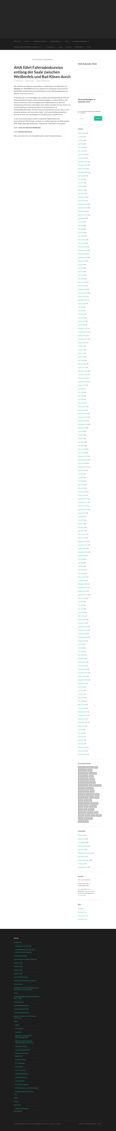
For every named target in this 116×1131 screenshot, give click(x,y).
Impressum (78, 47)
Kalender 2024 (18, 966)
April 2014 (81, 655)
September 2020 (83, 381)
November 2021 (82, 332)
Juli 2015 (80, 601)
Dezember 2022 (82, 289)
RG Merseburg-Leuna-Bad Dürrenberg (26, 1088)
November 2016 (82, 545)
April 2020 (81, 399)
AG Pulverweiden (20, 1070)
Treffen (81, 818)
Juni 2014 (81, 648)
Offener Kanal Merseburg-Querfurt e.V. (27, 47)
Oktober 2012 (82, 719)
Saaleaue (81, 815)
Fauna (92, 791)
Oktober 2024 (82, 211)
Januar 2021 (81, 367)
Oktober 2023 (82, 254)
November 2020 (82, 374)
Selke (92, 815)
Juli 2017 (80, 516)
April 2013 (81, 697)
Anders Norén (91, 1123)
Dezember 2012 (82, 712)
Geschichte (18, 1032)
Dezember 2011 (82, 754)
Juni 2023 (81, 268)
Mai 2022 (80, 314)
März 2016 (81, 573)
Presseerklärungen (83, 860)
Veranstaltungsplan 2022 (22, 1050)
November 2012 (82, 715)
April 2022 (81, 318)
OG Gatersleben (20, 1081)
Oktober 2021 (82, 335)
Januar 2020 (81, 410)
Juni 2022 (81, 310)
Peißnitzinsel (82, 812)
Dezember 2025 (82, 161)
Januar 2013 (81, 708)
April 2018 (81, 484)
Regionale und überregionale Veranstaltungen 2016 (23, 1036)
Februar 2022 (82, 321)
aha (96, 767)
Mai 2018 (80, 481)
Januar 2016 (81, 580)
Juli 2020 (80, 389)
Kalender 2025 (18, 970)
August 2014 (81, 641)
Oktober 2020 (82, 378)
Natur (80, 809)
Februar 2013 (82, 704)
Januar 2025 (81, 200)
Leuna (86, 806)
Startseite (17, 41)
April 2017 (81, 527)
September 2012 (83, 722)
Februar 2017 (82, 534)
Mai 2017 (80, 523)
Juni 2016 (81, 563)
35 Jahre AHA (50, 47)
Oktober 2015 (82, 591)
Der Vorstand (19, 1028)
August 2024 (81, 218)
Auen (90, 770)
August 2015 (81, 598)
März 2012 (81, 743)
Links (61, 47)
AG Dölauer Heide (20, 1059)
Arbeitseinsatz (82, 770)
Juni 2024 (81, 225)
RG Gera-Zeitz (18, 984)
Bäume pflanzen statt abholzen (87, 782)
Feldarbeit (81, 794)
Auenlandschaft (83, 773)
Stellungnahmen (82, 867)
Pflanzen (90, 812)
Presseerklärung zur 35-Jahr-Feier (25, 949)
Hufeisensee (94, 803)
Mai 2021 (80, 353)
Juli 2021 (80, 346)
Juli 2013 (80, 687)
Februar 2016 (82, 577)
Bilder (91, 776)
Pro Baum (81, 863)
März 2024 (81, 236)
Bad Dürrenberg (83, 776)
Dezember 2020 (82, 371)
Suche (89, 47)
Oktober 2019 (82, 421)
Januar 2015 (81, 623)
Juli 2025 (80, 179)
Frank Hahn (29, 81)
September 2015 (83, 594)
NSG (85, 809)
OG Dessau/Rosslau (21, 1077)
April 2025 (81, 190)
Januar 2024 (81, 243)
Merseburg (93, 806)
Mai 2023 (80, 271)
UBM (66, 41)
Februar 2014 (82, 662)
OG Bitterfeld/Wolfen (21, 1074)
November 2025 (82, 165)
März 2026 (81, 151)
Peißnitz (91, 809)
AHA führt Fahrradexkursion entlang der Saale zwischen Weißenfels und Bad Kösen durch (42, 72)
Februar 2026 (82, 154)
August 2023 (81, 261)
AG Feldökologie (20, 1063)
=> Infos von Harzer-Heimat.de (23, 952)
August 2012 (81, 726)
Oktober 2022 (82, 296)
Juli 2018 (80, 474)
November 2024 (82, 208)
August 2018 (81, 470)
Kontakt (69, 47)
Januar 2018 (81, 495)
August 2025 (81, 176)
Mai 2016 (80, 566)
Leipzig (80, 806)
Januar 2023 (81, 286)
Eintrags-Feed (82, 912)
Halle (97, 797)
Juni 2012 (81, 733)
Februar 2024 (82, 239)
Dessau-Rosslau (83, 785)
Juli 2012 (80, 729)
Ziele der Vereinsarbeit (21, 1053)
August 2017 (81, 513)
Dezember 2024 (82, 204)
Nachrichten (81, 856)
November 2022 (82, 293)
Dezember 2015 (82, 584)
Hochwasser (88, 800)
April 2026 (81, 147)
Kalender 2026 (18, 973)
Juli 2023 (80, 264)
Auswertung (92, 773)
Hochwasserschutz (84, 803)
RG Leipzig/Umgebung (21, 1084)
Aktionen (80, 835)
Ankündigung (82, 842)
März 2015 (81, 616)
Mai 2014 (80, 651)
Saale (96, 812)
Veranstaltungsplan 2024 (21, 1009)
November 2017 (82, 502)
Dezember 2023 (82, 247)
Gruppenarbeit (55, 41)
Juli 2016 (80, 559)
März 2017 (81, 530)
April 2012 (81, 740)
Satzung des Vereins (21, 1046)
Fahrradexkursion (83, 791)
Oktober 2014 (82, 634)
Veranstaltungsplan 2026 (21, 1012)
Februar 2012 (82, 747)
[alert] (90, 112)
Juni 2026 (81, 140)
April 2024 (81, 232)
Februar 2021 (82, 364)
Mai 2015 (80, 609)
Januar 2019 (81, 452)
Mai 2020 (80, 396)
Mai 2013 (80, 694)
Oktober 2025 (82, 168)
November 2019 (82, 417)
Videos (16, 1098)
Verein (26, 41)
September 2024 (83, 215)
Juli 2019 (80, 431)
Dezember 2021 (82, 328)
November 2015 (82, 587)
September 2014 (83, 637)
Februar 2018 (82, 492)
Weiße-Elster (88, 818)
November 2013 (82, 672)
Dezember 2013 (82, 669)
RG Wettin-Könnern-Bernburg (24, 1091)
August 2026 (81, 133)
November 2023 (82, 250)
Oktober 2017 (82, 506)
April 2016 (81, 570)
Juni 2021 (81, 350)
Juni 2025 (81, 183)
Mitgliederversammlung (85, 853)
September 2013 (83, 680)
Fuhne (97, 794)
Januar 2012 (81, 751)
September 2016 (83, 552)
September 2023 (83, 257)
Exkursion (81, 788)
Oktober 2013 (82, 676)
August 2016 (81, 555)
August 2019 (81, 428)
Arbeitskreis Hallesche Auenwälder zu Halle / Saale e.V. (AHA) (40, 1123)
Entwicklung (97, 785)
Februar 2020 (82, 406)
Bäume (92, 779)
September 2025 (83, 172)
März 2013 (81, 701)
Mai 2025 (80, 186)
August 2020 (81, 385)
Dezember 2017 (82, 499)
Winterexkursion (83, 821)
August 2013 (81, 683)
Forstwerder (89, 794)
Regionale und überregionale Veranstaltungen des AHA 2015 (24, 1041)
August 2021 (81, 342)
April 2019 (81, 442)
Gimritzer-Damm (83, 797)
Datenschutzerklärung (21, 1108)
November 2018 (82, 460)
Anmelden (81, 908)
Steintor (98, 815)
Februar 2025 (82, 197)
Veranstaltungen (40, 41)
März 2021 (81, 360)
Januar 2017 (81, 538)
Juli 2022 (80, 307)
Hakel (91, 797)
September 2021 (83, 339)
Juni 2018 (81, 477)
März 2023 (81, 279)
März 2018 (81, 488)
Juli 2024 (80, 222)
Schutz (87, 815)
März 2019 (81, 445)
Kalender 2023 (18, 963)
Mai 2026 (80, 144)
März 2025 (81, 193)
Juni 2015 (81, 605)
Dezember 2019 (82, 413)
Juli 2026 (80, 137)
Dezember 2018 (82, 456)
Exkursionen (89, 788)
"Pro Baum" (82, 767)
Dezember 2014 (82, 626)
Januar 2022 (81, 325)
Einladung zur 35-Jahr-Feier (23, 946)
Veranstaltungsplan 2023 (21, 1005)
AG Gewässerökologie (80, 41)
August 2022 (81, 303)
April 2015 (81, 612)
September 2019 (83, 424)
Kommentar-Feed (83, 915)
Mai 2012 (80, 736)
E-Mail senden (82, 895)
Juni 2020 (81, 392)
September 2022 (83, 300)
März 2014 (81, 658)
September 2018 (83, 467)
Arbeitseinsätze (82, 846)
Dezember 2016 (82, 541)
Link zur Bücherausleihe (21, 977)
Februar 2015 (82, 619)
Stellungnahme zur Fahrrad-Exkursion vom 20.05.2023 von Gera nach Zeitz (26, 988)
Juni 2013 (81, 690)
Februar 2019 (82, 449)
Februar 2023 (82, 282)
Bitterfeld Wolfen (83, 779)
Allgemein (81, 839)
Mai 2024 (80, 229)
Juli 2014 (80, 644)
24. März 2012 (18, 81)
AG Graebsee (19, 1066)
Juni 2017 (81, 520)
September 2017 (83, 509)
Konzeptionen (18, 1111)
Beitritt (17, 1025)
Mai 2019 (80, 438)
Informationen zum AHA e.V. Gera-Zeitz (25, 959)
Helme (80, 800)
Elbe (90, 785)
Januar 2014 (81, 665)
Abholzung (90, 767)
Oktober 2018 (82, 463)
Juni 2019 (81, 435)
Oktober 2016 (82, 548)
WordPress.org (82, 919)
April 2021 (81, 357)
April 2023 (81, 275)
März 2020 (81, 403)
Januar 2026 (81, 158)
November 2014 (82, 630)
